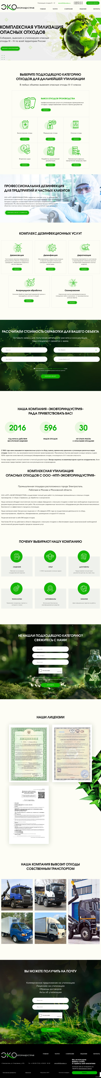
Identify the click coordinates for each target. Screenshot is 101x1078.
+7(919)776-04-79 (78, 3)
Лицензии (83, 9)
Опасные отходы (76, 133)
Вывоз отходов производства (58, 98)
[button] (77, 350)
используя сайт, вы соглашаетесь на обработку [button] (82, 1067)
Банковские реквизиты (9, 1072)
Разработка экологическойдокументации (50, 160)
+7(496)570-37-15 (78, 2)
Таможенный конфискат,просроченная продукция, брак (76, 160)
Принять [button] (84, 1072)
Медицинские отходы (50, 133)
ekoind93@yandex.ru (64, 3)
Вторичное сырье (24, 159)
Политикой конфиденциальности (54, 368)
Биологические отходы (24, 133)
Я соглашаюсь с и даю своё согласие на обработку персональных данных (51, 369)
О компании (68, 9)
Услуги (55, 9)
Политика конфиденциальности (67, 1072)
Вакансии (28, 1072)
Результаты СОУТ (44, 1072)
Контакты (96, 9)
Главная (43, 9)
